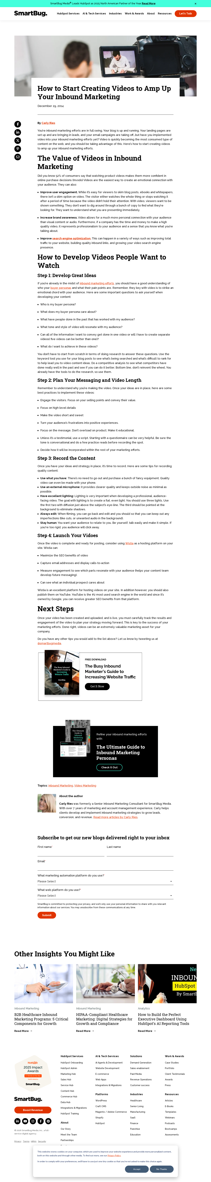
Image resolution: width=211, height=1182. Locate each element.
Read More (149, 3)
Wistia (129, 543)
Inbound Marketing (60, 785)
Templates (170, 1112)
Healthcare (136, 1100)
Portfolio (169, 1068)
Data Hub (65, 1102)
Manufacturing (137, 1112)
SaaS (132, 1117)
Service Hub (67, 1085)
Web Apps (100, 1079)
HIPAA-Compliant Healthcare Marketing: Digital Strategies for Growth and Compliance (104, 1019)
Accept (136, 1169)
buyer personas (61, 287)
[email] (17, 157)
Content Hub (67, 1091)
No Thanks (161, 1169)
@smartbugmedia (49, 643)
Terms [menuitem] (26, 1141)
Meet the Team (69, 1134)
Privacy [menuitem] (17, 1141)
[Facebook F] (41, 1121)
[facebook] (17, 124)
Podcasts (170, 1123)
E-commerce (102, 1074)
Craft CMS (100, 1106)
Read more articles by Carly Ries (115, 817)
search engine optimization (71, 238)
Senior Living (136, 1106)
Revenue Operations (141, 1079)
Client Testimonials (175, 1074)
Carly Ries (48, 123)
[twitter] (17, 140)
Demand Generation (140, 1062)
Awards (169, 1079)
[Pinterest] (48, 1121)
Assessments (172, 1134)
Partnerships (67, 1140)
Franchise (135, 1129)
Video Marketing (85, 785)
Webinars (170, 1117)
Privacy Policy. (114, 1155)
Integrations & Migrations (74, 1108)
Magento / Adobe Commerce (111, 1112)
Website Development (107, 1068)
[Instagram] (33, 1121)
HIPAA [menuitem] (33, 1141)
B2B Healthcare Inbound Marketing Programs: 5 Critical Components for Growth (41, 1019)
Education (135, 1134)
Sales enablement (139, 1068)
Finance (134, 1123)
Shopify (99, 1117)
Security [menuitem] (42, 1141)
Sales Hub (66, 1079)
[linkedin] (17, 132)
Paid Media (136, 1074)
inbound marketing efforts (97, 283)
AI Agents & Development (109, 1062)
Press (168, 1085)
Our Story (66, 1129)
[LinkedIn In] (17, 1121)
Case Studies (172, 1062)
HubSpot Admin (69, 1068)
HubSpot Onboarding (72, 1062)
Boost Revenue (33, 1110)
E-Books (169, 1106)
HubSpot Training (70, 1113)
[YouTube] (25, 1121)
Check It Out (109, 767)
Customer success (140, 1085)
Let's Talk (185, 13)
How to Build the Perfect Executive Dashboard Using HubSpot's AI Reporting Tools (163, 1019)
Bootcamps (171, 1129)
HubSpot (100, 1123)
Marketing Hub (68, 1074)
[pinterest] (17, 148)
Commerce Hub (69, 1096)
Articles (169, 1100)
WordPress (101, 1100)
